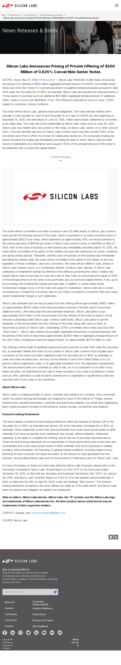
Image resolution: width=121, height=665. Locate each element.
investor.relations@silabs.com (49, 512)
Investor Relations (43, 608)
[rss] (116, 537)
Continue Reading (60, 157)
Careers (9, 608)
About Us (10, 602)
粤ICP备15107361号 (75, 642)
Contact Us (11, 620)
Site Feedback (40, 626)
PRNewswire (46, 79)
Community (11, 614)
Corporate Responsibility (40, 601)
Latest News (30, 15)
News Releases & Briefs (51, 15)
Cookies (9, 626)
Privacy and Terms (43, 620)
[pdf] (111, 537)
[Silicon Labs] (3, 15)
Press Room (14, 15)
